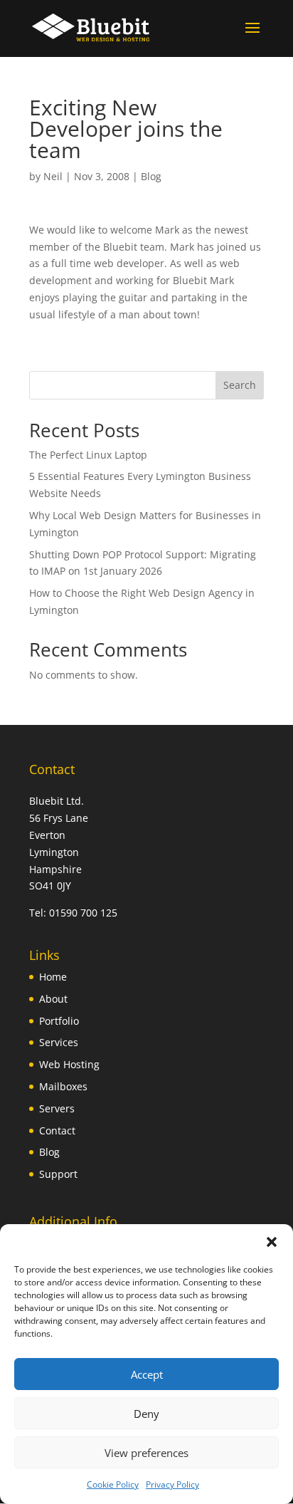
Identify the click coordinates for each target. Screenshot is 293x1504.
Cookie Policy (113, 1484)
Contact (57, 1130)
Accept (147, 1374)
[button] (272, 1242)
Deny (146, 1413)
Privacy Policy (172, 1484)
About (53, 999)
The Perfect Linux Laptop (88, 454)
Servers (57, 1108)
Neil (53, 176)
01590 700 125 (83, 912)
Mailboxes (63, 1086)
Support (58, 1174)
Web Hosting (69, 1064)
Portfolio (59, 1021)
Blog (151, 176)
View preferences (146, 1453)
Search (239, 385)
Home (53, 976)
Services (58, 1042)
